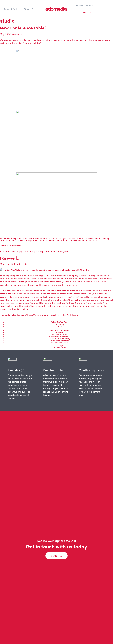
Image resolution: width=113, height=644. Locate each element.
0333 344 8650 (84, 12)
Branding (59, 324)
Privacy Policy (59, 346)
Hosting (59, 344)
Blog (14, 251)
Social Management (59, 340)
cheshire (46, 314)
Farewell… (10, 258)
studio (67, 251)
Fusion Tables (57, 251)
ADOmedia (35, 314)
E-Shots (59, 332)
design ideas (44, 251)
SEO (60, 326)
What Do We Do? (59, 322)
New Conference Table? (23, 28)
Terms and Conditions (59, 330)
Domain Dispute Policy (59, 338)
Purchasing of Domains (59, 336)
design (33, 251)
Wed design (72, 314)
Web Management (59, 342)
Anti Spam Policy (59, 334)
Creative (55, 314)
